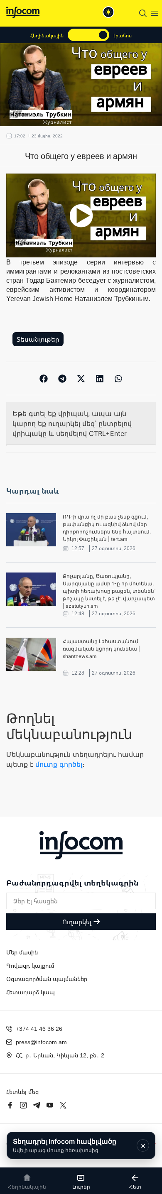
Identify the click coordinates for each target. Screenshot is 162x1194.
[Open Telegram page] (36, 1105)
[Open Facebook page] (10, 1105)
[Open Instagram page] (23, 1105)
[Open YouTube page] (50, 1105)
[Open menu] (154, 13)
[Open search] (143, 13)
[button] (43, 378)
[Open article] (31, 529)
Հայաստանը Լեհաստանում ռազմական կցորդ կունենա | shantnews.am (101, 648)
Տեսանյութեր (38, 339)
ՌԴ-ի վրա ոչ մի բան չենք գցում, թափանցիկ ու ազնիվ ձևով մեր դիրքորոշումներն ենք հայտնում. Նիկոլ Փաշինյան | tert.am (107, 528)
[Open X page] (63, 1105)
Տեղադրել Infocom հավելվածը (64, 1145)
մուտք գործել (58, 764)
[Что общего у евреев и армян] (81, 215)
